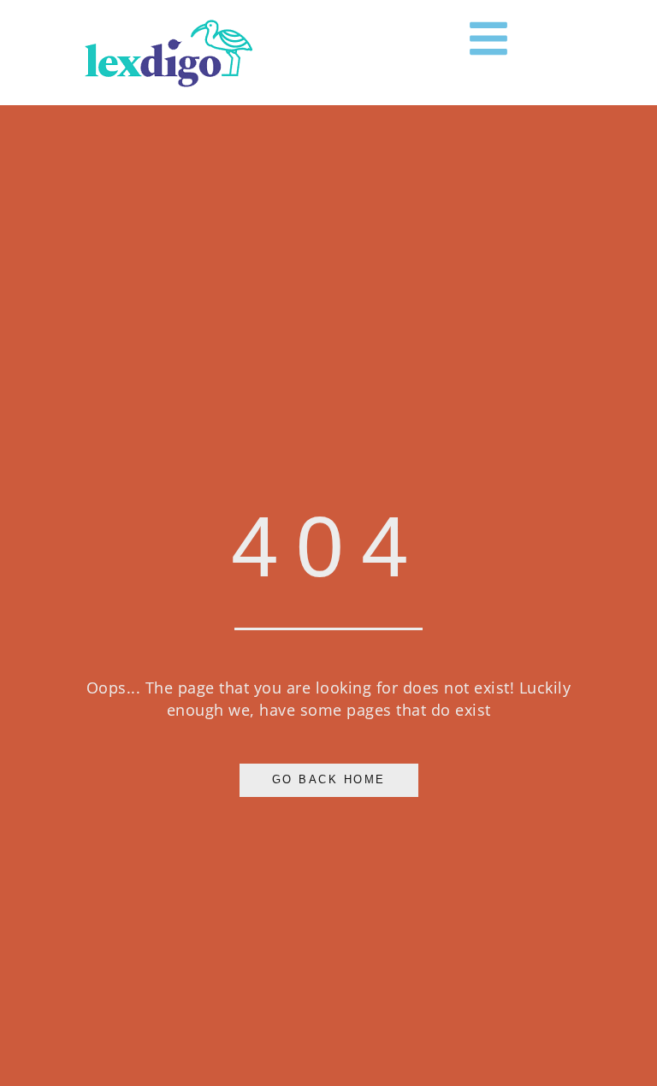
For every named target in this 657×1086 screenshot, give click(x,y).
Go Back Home (329, 780)
